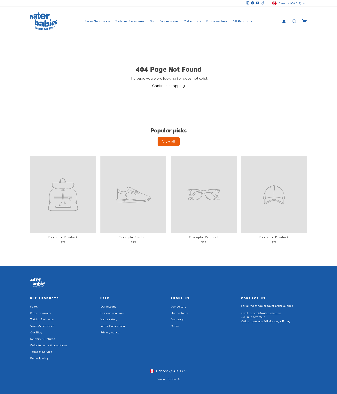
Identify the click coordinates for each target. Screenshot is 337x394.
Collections (192, 21)
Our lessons (108, 306)
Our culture (178, 306)
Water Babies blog (112, 326)
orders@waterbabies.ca (265, 313)
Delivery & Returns (42, 339)
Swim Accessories (164, 21)
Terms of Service (41, 351)
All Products (242, 21)
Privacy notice (110, 332)
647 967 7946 (256, 317)
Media (175, 326)
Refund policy (39, 358)
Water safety (108, 319)
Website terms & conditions (48, 345)
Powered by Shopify (168, 379)
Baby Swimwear (97, 21)
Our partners (179, 313)
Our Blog (36, 332)
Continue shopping (168, 85)
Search (34, 306)
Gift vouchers (217, 21)
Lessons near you (112, 313)
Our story (177, 319)
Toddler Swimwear (130, 21)
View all (168, 141)
